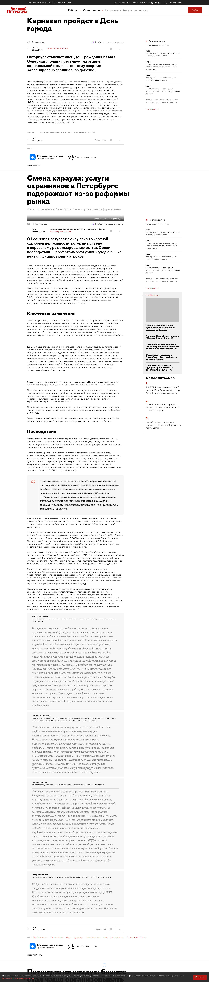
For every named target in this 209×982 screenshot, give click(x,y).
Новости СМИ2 (34, 166)
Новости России (57, 937)
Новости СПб (132, 937)
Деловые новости (117, 937)
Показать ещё (152, 109)
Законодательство (93, 937)
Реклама (128, 10)
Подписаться (124, 2)
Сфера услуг (78, 937)
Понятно (199, 977)
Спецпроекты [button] (92, 10)
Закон (105, 937)
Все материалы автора (57, 48)
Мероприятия (113, 10)
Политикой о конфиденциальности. (18, 978)
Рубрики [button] (74, 10)
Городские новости (40, 937)
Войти (195, 10)
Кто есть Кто (141, 10)
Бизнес (143, 937)
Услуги (68, 937)
